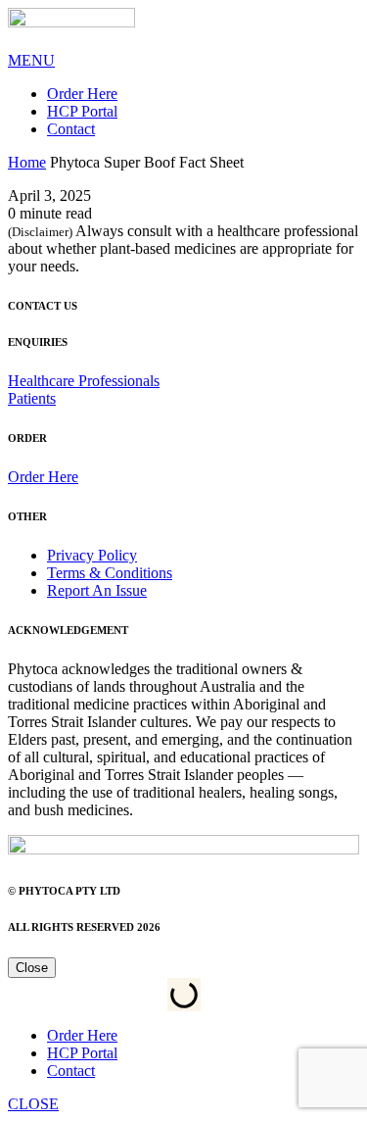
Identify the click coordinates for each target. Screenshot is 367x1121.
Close (32, 967)
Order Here (82, 93)
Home (27, 162)
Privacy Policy (92, 555)
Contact (71, 129)
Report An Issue (97, 590)
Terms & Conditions (109, 572)
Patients (32, 398)
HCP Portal (82, 111)
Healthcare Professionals (84, 380)
